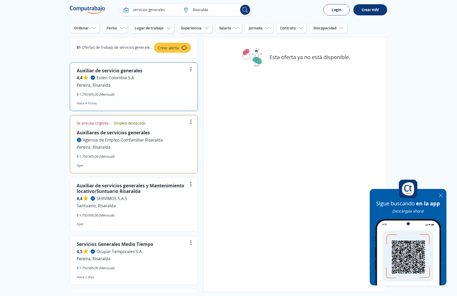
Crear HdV (370, 9)
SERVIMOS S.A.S (112, 198)
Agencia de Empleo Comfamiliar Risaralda (123, 140)
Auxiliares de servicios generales (113, 132)
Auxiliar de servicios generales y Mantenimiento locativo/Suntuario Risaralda (130, 188)
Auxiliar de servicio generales (110, 70)
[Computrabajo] (87, 10)
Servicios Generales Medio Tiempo (115, 244)
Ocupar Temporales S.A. (120, 251)
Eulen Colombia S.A (115, 78)
